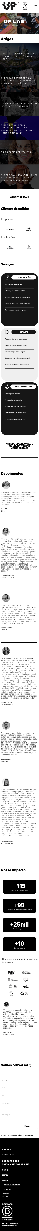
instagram (6, 1190)
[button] (35, 6)
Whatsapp (6, 1196)
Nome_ (5, 1170)
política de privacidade (25, 1135)
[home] (12, 6)
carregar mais (19, 197)
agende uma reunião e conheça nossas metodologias (19, 446)
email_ (5, 1175)
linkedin (5, 1193)
